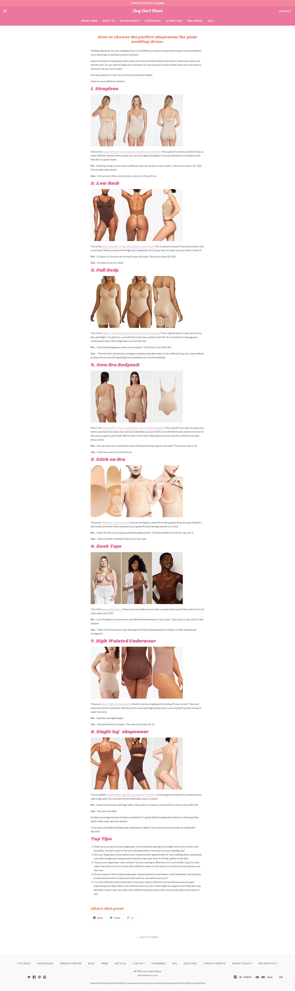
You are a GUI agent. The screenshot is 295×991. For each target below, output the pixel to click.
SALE (211, 20)
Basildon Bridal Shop (177, 983)
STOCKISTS (24, 963)
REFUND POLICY (267, 963)
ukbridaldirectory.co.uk (148, 975)
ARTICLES (120, 963)
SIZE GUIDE (190, 963)
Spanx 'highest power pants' (115, 703)
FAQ (174, 963)
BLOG (91, 963)
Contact (285, 11)
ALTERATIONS (174, 20)
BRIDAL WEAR (89, 20)
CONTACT (139, 963)
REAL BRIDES (195, 20)
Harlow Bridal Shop (117, 983)
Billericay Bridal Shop (196, 983)
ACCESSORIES (153, 20)
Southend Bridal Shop (99, 983)
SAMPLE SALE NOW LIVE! (147, 3)
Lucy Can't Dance (152, 971)
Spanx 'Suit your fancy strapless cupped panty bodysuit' (131, 151)
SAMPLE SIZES (45, 963)
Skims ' (105, 246)
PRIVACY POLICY (242, 963)
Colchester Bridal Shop (136, 983)
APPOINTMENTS (130, 20)
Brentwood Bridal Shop (157, 983)
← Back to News (147, 937)
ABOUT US (109, 20)
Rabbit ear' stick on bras (115, 522)
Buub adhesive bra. (112, 609)
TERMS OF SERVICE (214, 963)
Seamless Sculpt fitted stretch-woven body (131, 246)
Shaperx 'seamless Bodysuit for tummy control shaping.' (131, 333)
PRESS (104, 963)
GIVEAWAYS (158, 963)
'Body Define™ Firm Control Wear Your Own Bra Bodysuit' (133, 427)
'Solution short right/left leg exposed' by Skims (130, 794)
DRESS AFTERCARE (71, 963)
